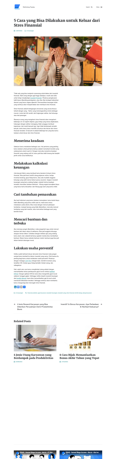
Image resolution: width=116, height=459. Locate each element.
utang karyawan (87, 293)
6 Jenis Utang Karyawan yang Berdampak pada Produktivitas (33, 356)
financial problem (32, 293)
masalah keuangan (51, 293)
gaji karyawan (42, 293)
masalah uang (62, 293)
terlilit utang (78, 293)
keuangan (31, 31)
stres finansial (70, 293)
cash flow (28, 261)
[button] (89, 7)
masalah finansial (36, 98)
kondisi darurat (21, 278)
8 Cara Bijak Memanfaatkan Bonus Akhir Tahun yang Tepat (79, 356)
